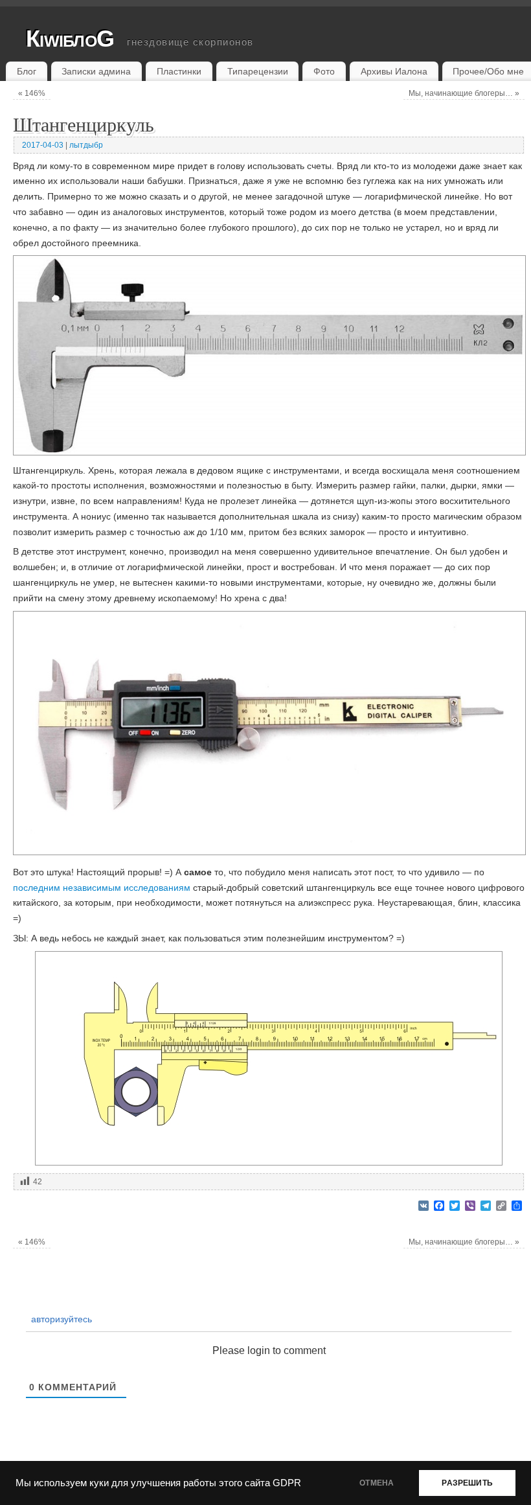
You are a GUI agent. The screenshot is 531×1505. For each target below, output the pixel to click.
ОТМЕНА (376, 1483)
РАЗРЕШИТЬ (467, 1483)
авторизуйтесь (60, 1319)
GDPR (287, 1483)
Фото (324, 71)
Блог (26, 71)
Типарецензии (257, 71)
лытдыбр (86, 145)
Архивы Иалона (394, 71)
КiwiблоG (70, 38)
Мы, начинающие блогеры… (464, 93)
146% (31, 93)
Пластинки (179, 71)
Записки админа (96, 71)
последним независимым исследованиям (101, 887)
